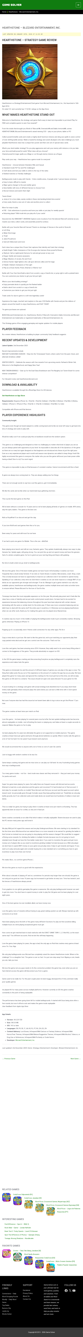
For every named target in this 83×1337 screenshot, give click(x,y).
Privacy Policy (28, 1293)
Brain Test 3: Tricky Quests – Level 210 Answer (21, 1231)
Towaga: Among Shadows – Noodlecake (19, 1238)
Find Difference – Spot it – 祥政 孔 (17, 1224)
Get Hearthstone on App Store (13, 396)
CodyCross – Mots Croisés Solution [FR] (60, 1261)
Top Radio (5, 1305)
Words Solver (7, 1314)
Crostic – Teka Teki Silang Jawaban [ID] (27, 1251)
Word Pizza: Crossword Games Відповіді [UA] (62, 1205)
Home (4, 12)
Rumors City (6, 1308)
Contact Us (27, 1299)
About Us (26, 1296)
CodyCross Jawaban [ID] (33, 1198)
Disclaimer (26, 1290)
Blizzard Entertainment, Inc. (25, 1040)
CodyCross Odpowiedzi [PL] (23, 1194)
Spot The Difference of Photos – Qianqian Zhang (22, 1235)
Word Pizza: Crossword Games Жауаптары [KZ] (52, 1202)
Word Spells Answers (31, 1254)
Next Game (76, 1059)
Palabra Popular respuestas (67, 1265)
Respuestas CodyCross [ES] (45, 1258)
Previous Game (8, 1059)
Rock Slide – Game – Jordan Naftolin (18, 1228)
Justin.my (5, 1311)
